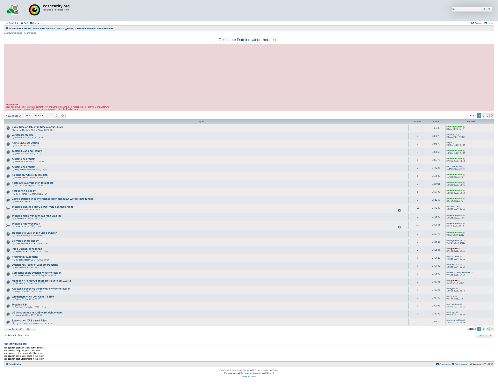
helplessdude (21, 251)
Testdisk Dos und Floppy (27, 150)
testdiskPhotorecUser (25, 275)
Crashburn (20, 307)
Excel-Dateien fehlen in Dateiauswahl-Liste (37, 127)
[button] (492, 115)
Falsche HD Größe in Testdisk (29, 174)
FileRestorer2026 (27, 130)
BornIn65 (19, 161)
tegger (18, 291)
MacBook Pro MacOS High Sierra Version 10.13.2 (41, 280)
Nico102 (19, 185)
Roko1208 (20, 267)
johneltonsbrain (22, 177)
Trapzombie (20, 169)
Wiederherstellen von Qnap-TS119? (33, 296)
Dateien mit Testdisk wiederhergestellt (35, 264)
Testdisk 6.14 (19, 304)
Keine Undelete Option (25, 142)
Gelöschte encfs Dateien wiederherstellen (36, 272)
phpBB (239, 373)
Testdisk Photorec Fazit (26, 223)
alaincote (19, 209)
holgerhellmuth (21, 243)
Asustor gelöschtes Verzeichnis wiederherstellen (41, 288)
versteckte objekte (22, 134)
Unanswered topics (13, 33)
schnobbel (24, 260)
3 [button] (487, 115)
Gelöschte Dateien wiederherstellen (249, 40)
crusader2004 (25, 323)
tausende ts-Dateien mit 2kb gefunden (34, 232)
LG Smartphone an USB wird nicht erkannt (37, 312)
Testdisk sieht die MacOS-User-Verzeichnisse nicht (42, 206)
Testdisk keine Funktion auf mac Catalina (36, 215)
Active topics (30, 33)
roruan (18, 226)
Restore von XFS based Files (29, 320)
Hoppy (18, 315)
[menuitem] (24, 23)
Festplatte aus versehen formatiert (32, 182)
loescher (23, 194)
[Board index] (24, 10)
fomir (17, 201)
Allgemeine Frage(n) (24, 158)
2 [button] (483, 115)
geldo (17, 153)
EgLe (17, 299)
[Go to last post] (464, 127)
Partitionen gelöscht (24, 190)
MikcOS (18, 137)
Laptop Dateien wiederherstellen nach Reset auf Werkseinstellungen (53, 198)
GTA (252, 370)
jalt (16, 145)
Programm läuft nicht (25, 256)
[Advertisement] (249, 74)
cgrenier (453, 248)
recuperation (455, 127)
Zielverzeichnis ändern (25, 240)
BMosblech (20, 283)
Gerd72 (18, 235)
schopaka (19, 218)
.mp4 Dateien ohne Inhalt (27, 248)
